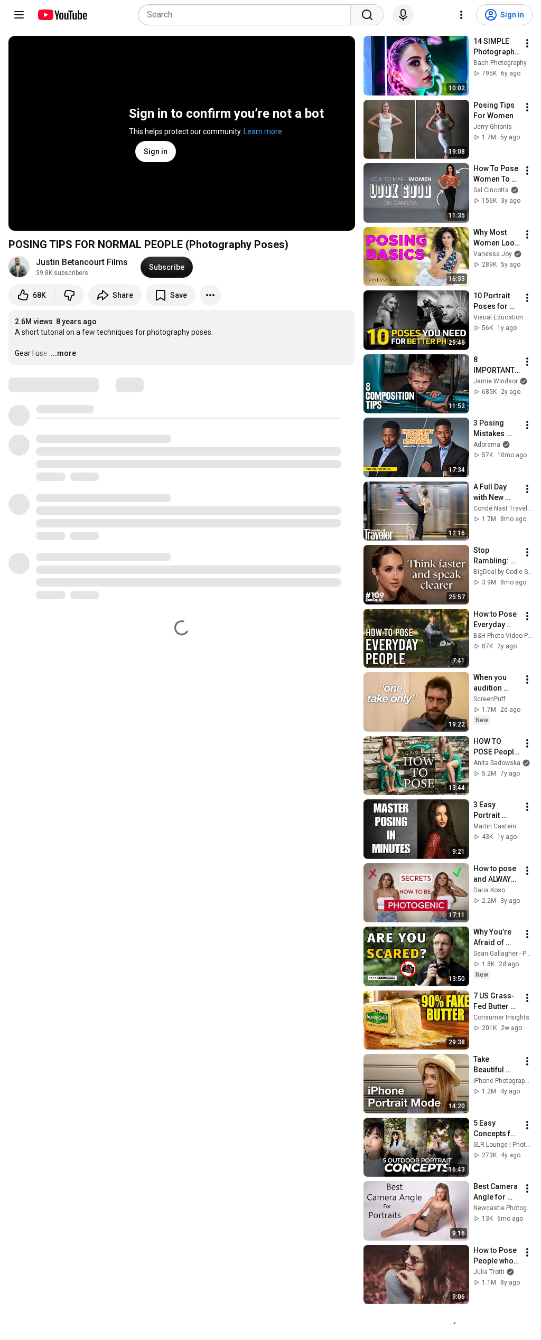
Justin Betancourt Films (82, 262)
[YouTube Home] (62, 15)
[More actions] (210, 295)
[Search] (367, 14)
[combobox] (247, 14)
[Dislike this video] (69, 295)
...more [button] (63, 353)
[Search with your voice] (403, 14)
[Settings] (461, 14)
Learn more (263, 131)
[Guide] (19, 14)
